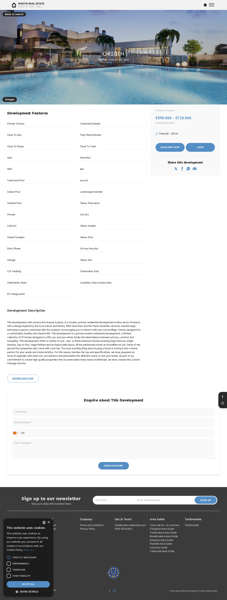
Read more (29, 550)
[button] (28, 592)
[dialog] (28, 557)
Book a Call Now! (149, 326)
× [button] (48, 522)
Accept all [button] (28, 584)
